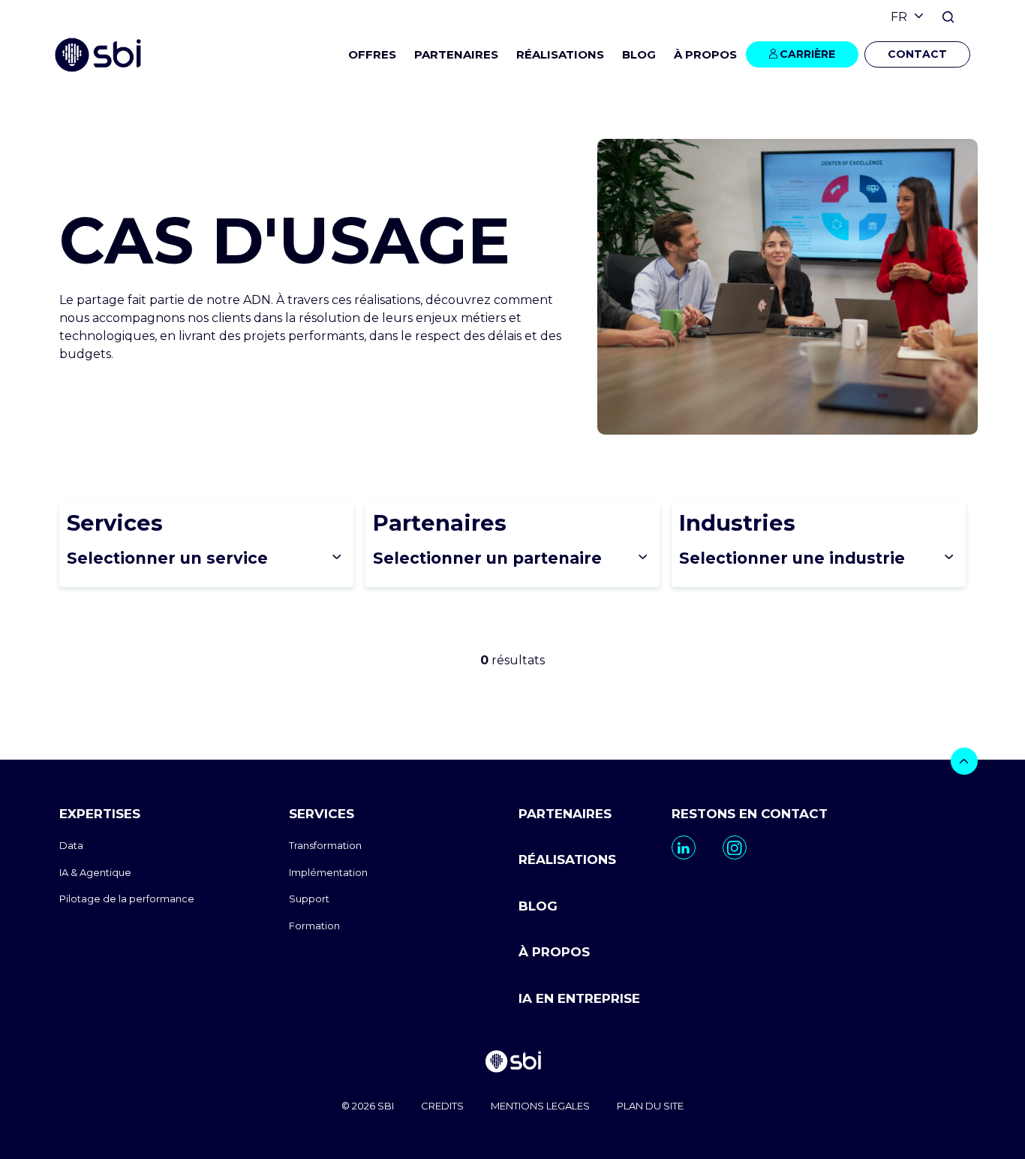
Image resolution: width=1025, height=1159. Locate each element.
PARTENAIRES (456, 54)
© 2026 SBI (367, 1106)
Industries (737, 523)
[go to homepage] (512, 1063)
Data (71, 845)
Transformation (325, 845)
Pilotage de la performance (126, 899)
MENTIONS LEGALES (540, 1106)
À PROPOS (554, 951)
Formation (314, 926)
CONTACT (917, 54)
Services (115, 523)
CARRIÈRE (807, 54)
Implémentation (328, 872)
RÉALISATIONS (560, 54)
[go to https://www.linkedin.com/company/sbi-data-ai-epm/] (684, 847)
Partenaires (439, 523)
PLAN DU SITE (650, 1106)
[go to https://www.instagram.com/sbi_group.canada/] (735, 847)
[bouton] (964, 761)
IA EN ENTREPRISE (579, 998)
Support (309, 899)
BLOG (639, 54)
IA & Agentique (95, 872)
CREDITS (442, 1106)
